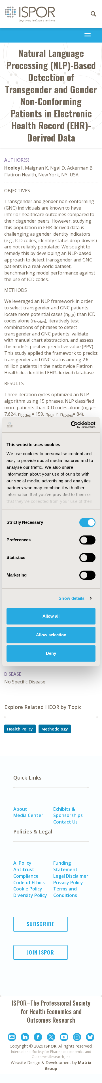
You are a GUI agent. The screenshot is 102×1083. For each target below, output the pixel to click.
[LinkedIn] (25, 1038)
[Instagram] (77, 1038)
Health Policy (20, 729)
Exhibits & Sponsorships (68, 812)
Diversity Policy (30, 895)
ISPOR (50, 1046)
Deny (51, 653)
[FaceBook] (38, 1038)
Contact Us (65, 822)
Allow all (51, 616)
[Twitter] (51, 1038)
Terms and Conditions (65, 892)
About (20, 809)
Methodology (54, 729)
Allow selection (51, 634)
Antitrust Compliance (26, 872)
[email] (12, 1038)
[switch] (87, 539)
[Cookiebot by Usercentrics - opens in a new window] (71, 424)
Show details (71, 598)
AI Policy (22, 863)
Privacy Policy (68, 882)
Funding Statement (65, 866)
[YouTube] (64, 1038)
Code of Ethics (29, 882)
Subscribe (40, 924)
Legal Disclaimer (70, 876)
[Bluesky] (90, 1038)
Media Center (28, 815)
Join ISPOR (40, 952)
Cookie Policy (27, 889)
